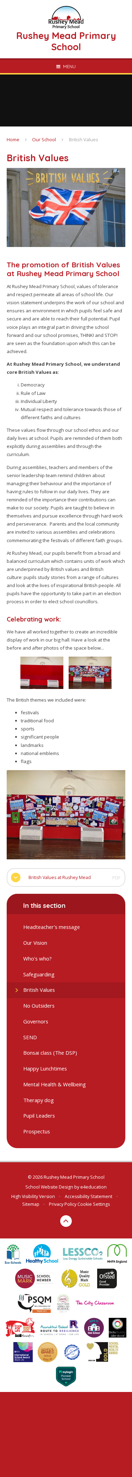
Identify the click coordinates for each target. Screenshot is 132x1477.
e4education (93, 1187)
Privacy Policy (62, 1204)
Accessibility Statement (88, 1196)
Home (13, 139)
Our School (44, 139)
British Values (83, 139)
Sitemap (30, 1204)
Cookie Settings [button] (93, 1204)
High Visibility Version (33, 1196)
